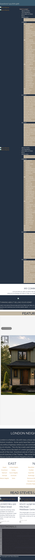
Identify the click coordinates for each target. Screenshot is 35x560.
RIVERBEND (29, 77)
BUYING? (24, 95)
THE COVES (29, 82)
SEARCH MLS (25, 17)
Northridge (31, 475)
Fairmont (4, 473)
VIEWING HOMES (28, 106)
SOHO (27, 38)
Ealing (13, 470)
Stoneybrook (31, 481)
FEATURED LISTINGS (27, 14)
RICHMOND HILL (30, 54)
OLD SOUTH (29, 72)
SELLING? (24, 122)
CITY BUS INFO (28, 90)
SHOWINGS (27, 135)
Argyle (4, 467)
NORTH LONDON (28, 40)
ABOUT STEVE (26, 11)
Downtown (4, 470)
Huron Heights (13, 473)
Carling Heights (13, 467)
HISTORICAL (27, 92)
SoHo (13, 478)
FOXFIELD (28, 45)
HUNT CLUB (29, 46)
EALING (28, 28)
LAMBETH (28, 70)
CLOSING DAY (27, 119)
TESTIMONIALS (26, 12)
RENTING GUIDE (28, 142)
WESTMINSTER (30, 83)
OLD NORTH (29, 36)
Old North (13, 475)
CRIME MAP (27, 93)
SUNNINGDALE (30, 59)
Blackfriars (31, 467)
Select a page (24, 9)
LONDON (24, 22)
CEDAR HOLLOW (30, 43)
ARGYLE (28, 25)
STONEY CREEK (30, 57)
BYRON (28, 66)
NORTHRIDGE (29, 51)
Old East (4, 475)
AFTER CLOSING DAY (29, 121)
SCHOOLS (26, 88)
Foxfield (31, 470)
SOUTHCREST (29, 79)
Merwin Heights (4, 478)
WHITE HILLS (29, 62)
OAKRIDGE (29, 53)
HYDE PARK (29, 48)
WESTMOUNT (29, 85)
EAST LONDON (28, 23)
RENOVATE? (27, 127)
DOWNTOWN (29, 27)
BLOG (23, 15)
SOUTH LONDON (28, 64)
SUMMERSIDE (29, 80)
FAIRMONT (29, 30)
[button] (6, 328)
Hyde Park (31, 473)
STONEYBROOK (30, 56)
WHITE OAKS (29, 87)
